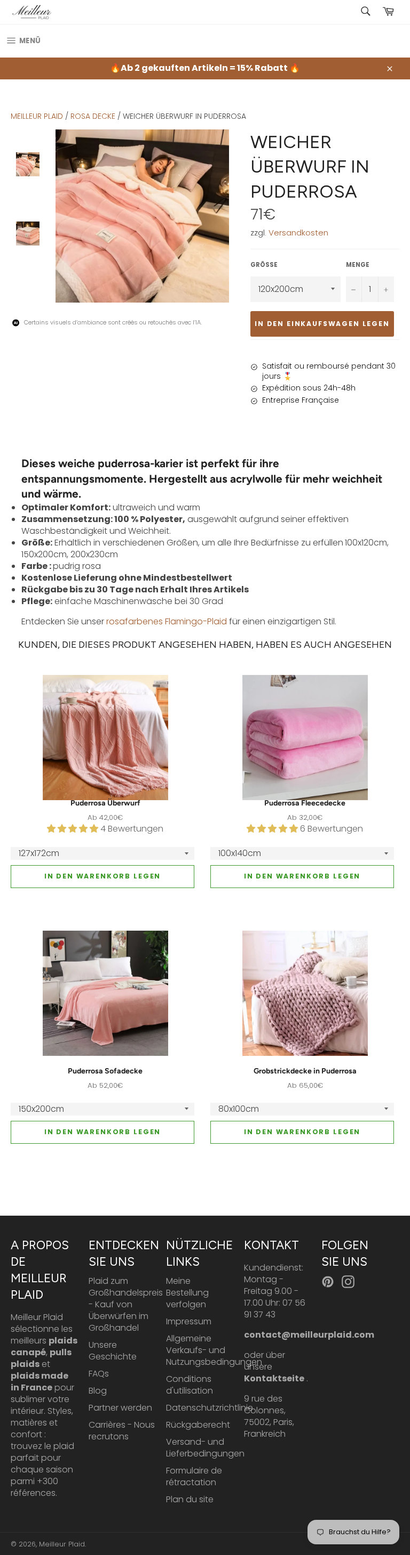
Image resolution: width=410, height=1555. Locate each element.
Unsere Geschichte (113, 1351)
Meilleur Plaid (37, 116)
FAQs (99, 1373)
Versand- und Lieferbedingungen (205, 1448)
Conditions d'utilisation (189, 1385)
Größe (264, 265)
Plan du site (190, 1499)
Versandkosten (298, 232)
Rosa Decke (92, 116)
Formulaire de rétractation (194, 1476)
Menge (357, 265)
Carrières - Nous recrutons (122, 1431)
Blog (98, 1391)
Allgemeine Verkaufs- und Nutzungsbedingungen (214, 1350)
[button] (73, 829)
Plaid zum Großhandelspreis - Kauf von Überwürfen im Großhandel (126, 1304)
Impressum (188, 1321)
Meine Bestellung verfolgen (187, 1292)
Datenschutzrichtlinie (209, 1408)
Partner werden (120, 1408)
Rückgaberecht (198, 1425)
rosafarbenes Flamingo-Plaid (166, 621)
